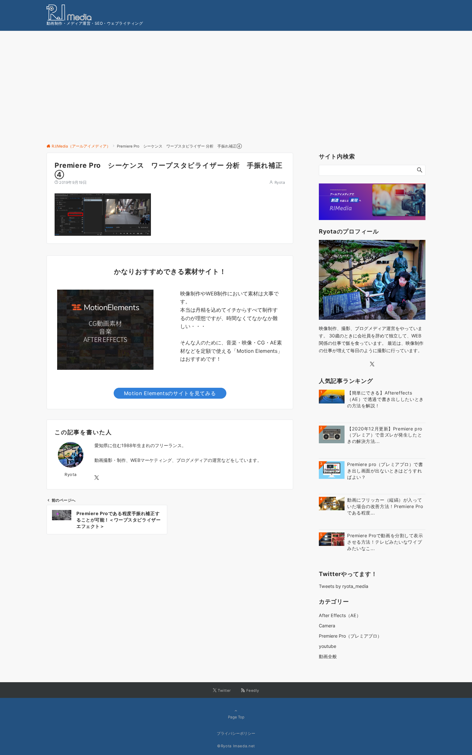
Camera (327, 625)
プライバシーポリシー (236, 733)
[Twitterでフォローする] (96, 477)
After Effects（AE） (340, 615)
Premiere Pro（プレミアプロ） (350, 636)
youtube (327, 646)
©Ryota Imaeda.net (236, 746)
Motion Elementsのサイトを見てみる (170, 393)
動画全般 (328, 656)
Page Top (236, 717)
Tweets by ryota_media (343, 586)
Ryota (280, 182)
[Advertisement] (236, 95)
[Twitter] (372, 364)
